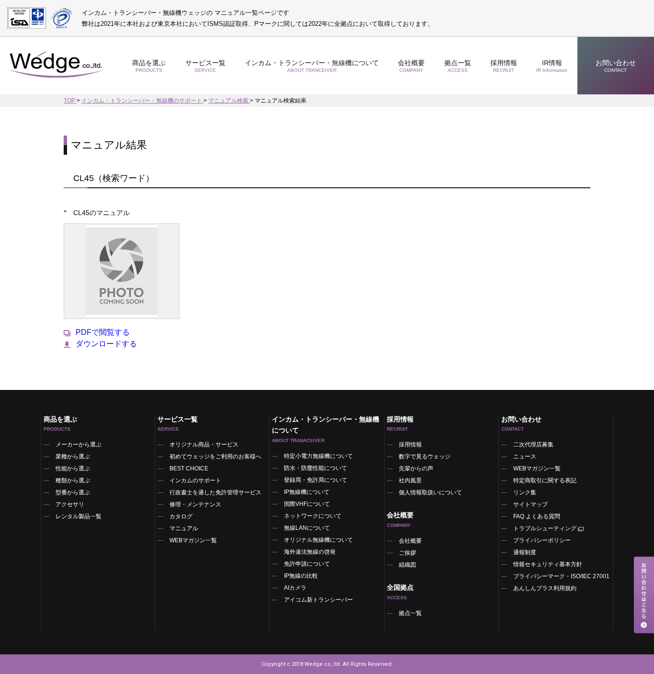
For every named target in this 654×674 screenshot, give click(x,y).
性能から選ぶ (73, 468)
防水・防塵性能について (315, 468)
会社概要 (410, 540)
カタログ (180, 516)
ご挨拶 (407, 552)
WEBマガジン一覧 (193, 540)
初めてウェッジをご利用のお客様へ (215, 456)
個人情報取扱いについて (430, 492)
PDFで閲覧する (103, 332)
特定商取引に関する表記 (544, 480)
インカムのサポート (195, 480)
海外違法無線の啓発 (310, 551)
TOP (70, 100)
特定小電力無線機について (318, 456)
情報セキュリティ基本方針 (547, 564)
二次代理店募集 (533, 444)
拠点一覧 (457, 66)
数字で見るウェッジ (425, 456)
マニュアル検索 (229, 100)
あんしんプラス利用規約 (544, 588)
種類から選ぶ (73, 480)
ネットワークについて (312, 516)
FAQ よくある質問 (536, 516)
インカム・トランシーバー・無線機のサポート (142, 100)
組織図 (407, 564)
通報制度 (524, 552)
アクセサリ (70, 504)
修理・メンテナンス (195, 504)
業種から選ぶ (73, 456)
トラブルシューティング (544, 528)
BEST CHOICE (188, 468)
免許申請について (307, 563)
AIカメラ (295, 587)
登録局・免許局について (315, 480)
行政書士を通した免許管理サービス (215, 492)
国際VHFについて (307, 504)
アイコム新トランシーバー (318, 599)
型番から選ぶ (73, 492)
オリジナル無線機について (318, 540)
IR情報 (551, 66)
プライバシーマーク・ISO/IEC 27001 (561, 576)
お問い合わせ (616, 66)
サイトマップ (530, 504)
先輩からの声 (416, 468)
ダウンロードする (106, 344)
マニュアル (183, 528)
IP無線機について (306, 492)
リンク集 (524, 492)
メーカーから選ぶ (78, 444)
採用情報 (503, 66)
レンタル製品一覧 (78, 516)
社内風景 (410, 480)
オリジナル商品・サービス (203, 444)
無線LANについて (307, 528)
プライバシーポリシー (542, 540)
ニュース (524, 456)
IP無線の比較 (301, 575)
